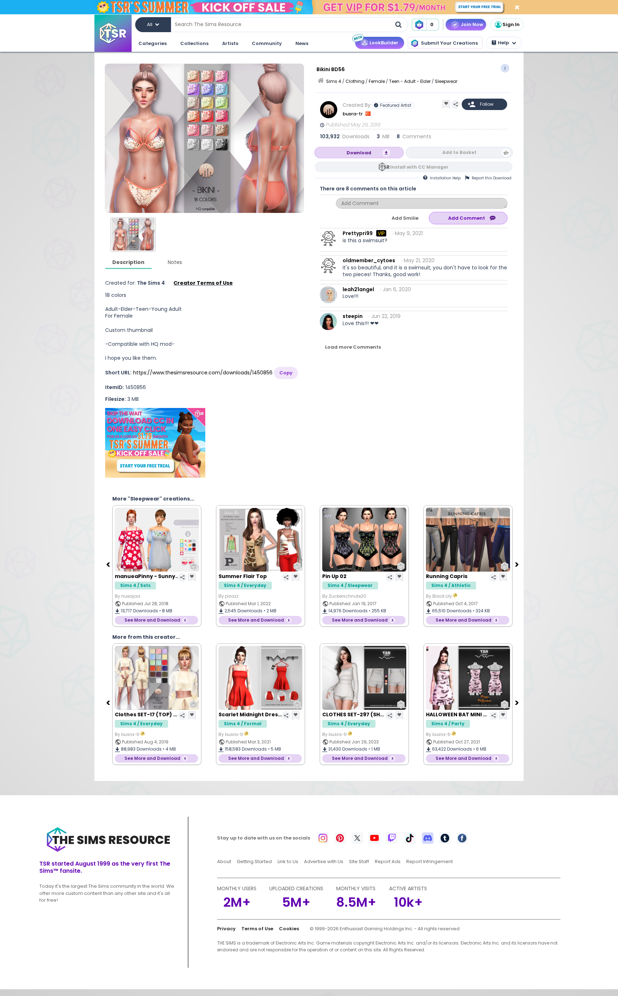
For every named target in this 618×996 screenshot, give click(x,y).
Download (359, 153)
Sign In (511, 24)
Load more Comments (353, 347)
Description (128, 262)
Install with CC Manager (419, 167)
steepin (353, 316)
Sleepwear (446, 81)
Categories (152, 43)
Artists (230, 43)
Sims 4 (333, 81)
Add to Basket (459, 152)
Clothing (354, 81)
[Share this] (455, 104)
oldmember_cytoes (369, 260)
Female (377, 81)
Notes (175, 262)
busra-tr (353, 113)
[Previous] (108, 564)
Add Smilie (405, 218)
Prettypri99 (358, 233)
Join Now (472, 24)
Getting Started (254, 861)
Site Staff (359, 861)
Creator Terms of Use (203, 283)
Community (267, 43)
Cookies (289, 928)
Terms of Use (257, 928)
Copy (286, 372)
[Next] (517, 564)
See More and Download (162, 620)
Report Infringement (429, 861)
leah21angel (358, 289)
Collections (194, 43)
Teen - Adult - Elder (410, 81)
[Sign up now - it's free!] (155, 443)
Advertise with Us (323, 861)
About (224, 861)
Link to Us (288, 861)
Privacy (226, 928)
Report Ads (388, 861)
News (301, 43)
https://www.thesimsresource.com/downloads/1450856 (203, 372)
